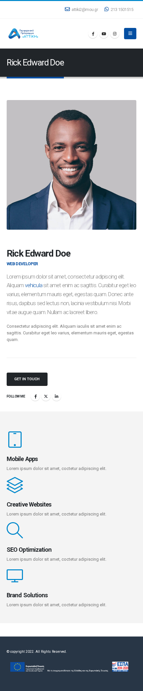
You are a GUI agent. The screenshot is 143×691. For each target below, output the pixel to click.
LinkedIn (56, 396)
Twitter (46, 396)
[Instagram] (114, 33)
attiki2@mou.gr (85, 9)
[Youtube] (103, 33)
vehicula (34, 285)
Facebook (35, 396)
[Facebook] (92, 33)
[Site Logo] (23, 34)
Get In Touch (27, 379)
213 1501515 (122, 9)
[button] (130, 33)
